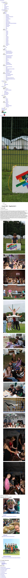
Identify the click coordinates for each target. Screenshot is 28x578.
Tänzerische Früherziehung (9, 53)
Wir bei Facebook (2, 574)
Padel (5, 48)
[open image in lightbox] (15, 237)
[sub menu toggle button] (6, 2)
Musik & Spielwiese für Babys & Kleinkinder (11, 23)
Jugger (6, 76)
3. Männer (7, 33)
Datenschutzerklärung (4, 563)
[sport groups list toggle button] (4, 13)
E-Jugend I (7, 39)
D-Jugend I (7, 38)
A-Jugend (7, 34)
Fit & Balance (7, 17)
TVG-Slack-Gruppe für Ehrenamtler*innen (5, 568)
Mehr (2, 95)
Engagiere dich (6, 102)
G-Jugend (7, 45)
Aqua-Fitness (7, 14)
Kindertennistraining (8, 63)
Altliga (6, 35)
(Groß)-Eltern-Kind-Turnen (9, 66)
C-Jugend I (7, 36)
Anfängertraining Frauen (8, 56)
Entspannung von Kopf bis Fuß (9, 16)
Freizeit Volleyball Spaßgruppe (9, 74)
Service (6, 97)
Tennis (5, 54)
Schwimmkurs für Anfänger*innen (10, 77)
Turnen (6, 65)
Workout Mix (7, 26)
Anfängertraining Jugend (8, 57)
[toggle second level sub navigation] (4, 88)
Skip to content (2, 0)
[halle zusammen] (4, 112)
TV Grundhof (3, 2)
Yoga (6, 27)
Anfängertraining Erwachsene (9, 55)
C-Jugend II (7, 37)
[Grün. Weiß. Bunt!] (3, 111)
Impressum (3, 564)
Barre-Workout (7, 15)
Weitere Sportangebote (7, 73)
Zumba (6, 28)
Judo (5, 46)
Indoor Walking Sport (8, 75)
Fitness (5, 13)
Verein (2, 86)
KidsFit (6, 67)
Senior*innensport (8, 25)
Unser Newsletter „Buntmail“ (3, 569)
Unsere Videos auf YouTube (3, 573)
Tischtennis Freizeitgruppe (9, 64)
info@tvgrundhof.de (2, 561)
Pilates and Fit (7, 24)
